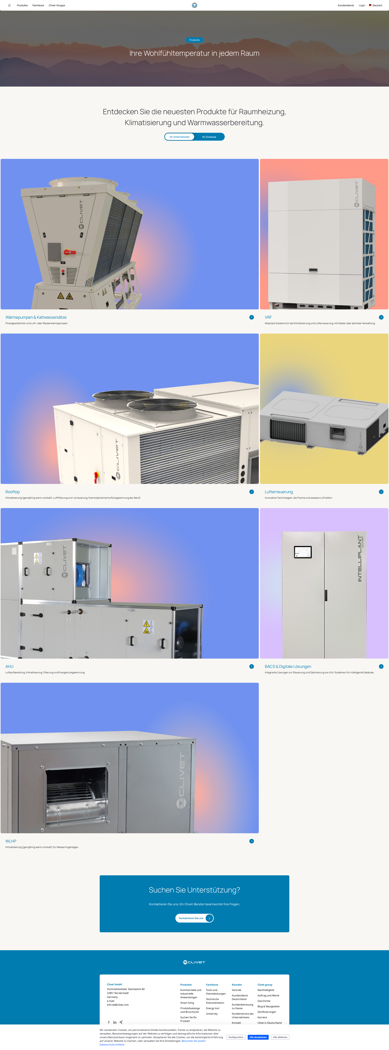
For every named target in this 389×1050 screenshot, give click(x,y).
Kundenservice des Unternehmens (243, 1015)
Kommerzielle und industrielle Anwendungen (190, 993)
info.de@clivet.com (118, 1004)
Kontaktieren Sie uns (191, 918)
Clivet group (265, 984)
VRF (268, 317)
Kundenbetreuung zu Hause (242, 1006)
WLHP (10, 841)
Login (362, 5)
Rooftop (12, 491)
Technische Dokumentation (215, 1000)
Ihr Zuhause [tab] (209, 137)
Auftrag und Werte (268, 995)
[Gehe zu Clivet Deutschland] (194, 5)
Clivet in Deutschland (270, 1022)
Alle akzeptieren (258, 1037)
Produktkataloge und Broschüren (190, 1010)
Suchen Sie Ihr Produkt (188, 1019)
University (212, 1013)
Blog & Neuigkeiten (269, 1006)
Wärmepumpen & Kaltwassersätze (36, 317)
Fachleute (212, 984)
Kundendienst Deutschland (240, 997)
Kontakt (237, 984)
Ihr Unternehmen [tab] (180, 137)
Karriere (262, 1017)
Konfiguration (236, 1037)
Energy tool (212, 1008)
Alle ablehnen (280, 1037)
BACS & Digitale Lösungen (288, 666)
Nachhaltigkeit (266, 990)
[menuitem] (22, 5)
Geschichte (264, 1001)
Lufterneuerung (279, 491)
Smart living (187, 1002)
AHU (9, 666)
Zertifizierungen (267, 1012)
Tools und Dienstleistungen (216, 991)
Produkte (186, 984)
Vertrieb (236, 990)
